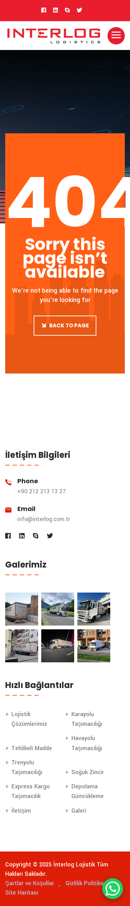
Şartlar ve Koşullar (29, 883)
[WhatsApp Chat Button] (112, 888)
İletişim (21, 811)
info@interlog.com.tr (43, 519)
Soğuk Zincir (87, 772)
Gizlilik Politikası (87, 883)
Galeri (78, 811)
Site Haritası (21, 893)
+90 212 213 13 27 (41, 491)
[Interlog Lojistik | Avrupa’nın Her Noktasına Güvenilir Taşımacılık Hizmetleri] (53, 35)
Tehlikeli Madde (31, 748)
